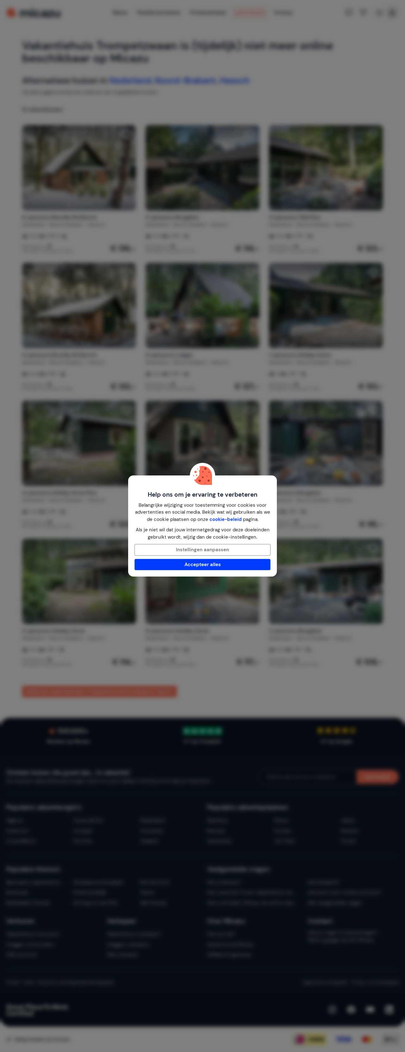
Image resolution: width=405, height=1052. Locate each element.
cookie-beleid (225, 519)
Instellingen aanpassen (202, 550)
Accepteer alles (202, 564)
